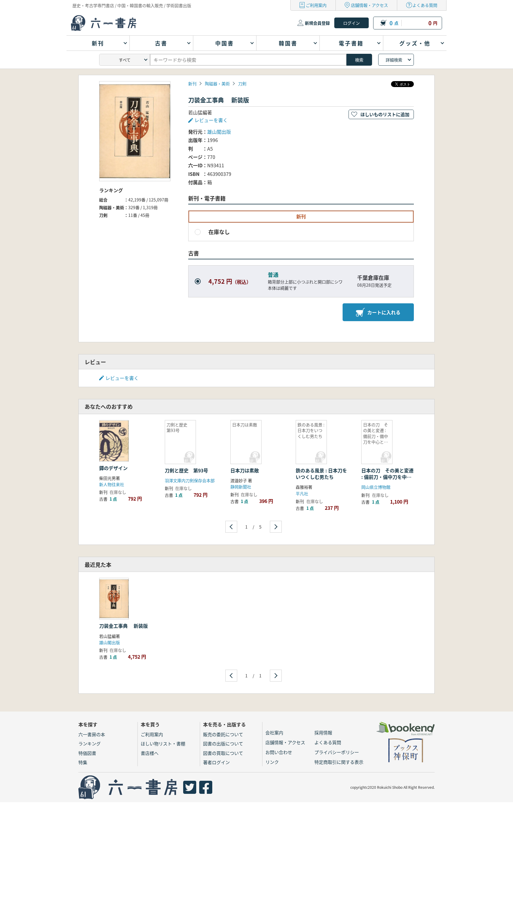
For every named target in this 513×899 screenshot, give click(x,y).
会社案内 (274, 732)
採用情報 (323, 732)
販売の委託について (223, 734)
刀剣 (242, 83)
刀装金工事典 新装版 (123, 625)
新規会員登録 (317, 23)
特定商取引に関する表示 (338, 762)
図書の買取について (223, 753)
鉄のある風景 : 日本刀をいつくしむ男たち (321, 473)
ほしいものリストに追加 (384, 114)
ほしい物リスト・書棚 (163, 743)
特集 (82, 762)
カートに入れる (383, 312)
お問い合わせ (278, 752)
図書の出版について (223, 743)
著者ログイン (216, 762)
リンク (272, 762)
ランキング (89, 743)
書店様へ (150, 753)
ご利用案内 (316, 5)
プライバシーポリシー (336, 752)
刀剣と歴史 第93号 (186, 470)
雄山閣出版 (219, 131)
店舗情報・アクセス (369, 5)
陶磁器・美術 (217, 83)
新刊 (192, 83)
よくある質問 (424, 5)
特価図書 (87, 753)
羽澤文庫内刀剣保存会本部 (190, 480)
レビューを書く (122, 377)
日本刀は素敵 (244, 470)
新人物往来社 (111, 484)
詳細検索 (394, 60)
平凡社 (302, 493)
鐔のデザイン (113, 467)
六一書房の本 (91, 734)
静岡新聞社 (240, 487)
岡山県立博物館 (375, 487)
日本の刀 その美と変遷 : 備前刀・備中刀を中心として (387, 477)
